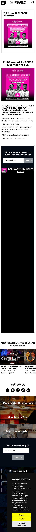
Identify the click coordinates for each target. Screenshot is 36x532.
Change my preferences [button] (22, 524)
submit (28, 160)
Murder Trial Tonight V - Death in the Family (11, 367)
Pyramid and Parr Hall (8, 370)
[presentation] (2, 358)
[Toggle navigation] (3, 3)
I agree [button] (21, 515)
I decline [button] (21, 519)
